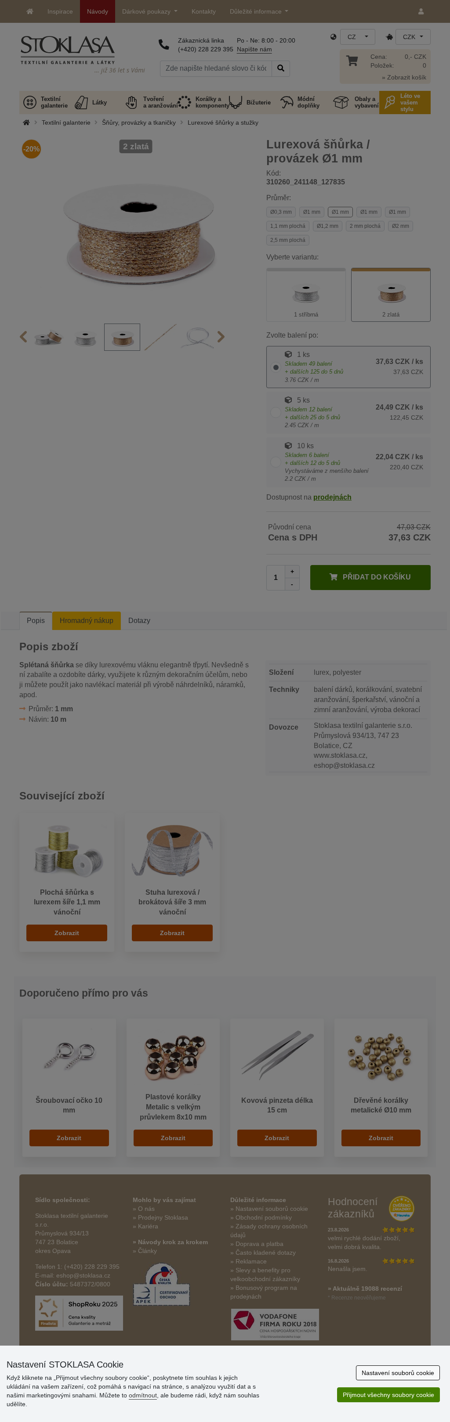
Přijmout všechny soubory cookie (388, 1394)
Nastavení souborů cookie (398, 1372)
